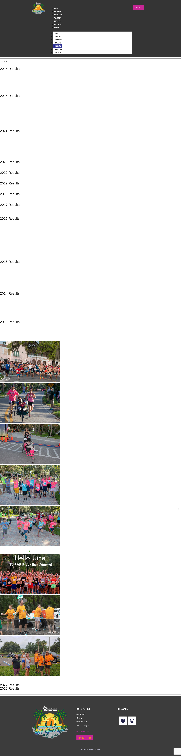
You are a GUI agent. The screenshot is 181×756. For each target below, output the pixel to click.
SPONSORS (58, 15)
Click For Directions (82, 731)
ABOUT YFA (57, 24)
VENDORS (57, 18)
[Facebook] (123, 721)
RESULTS (57, 21)
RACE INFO (57, 11)
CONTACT (57, 27)
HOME (56, 8)
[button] (2, 509)
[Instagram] (132, 721)
